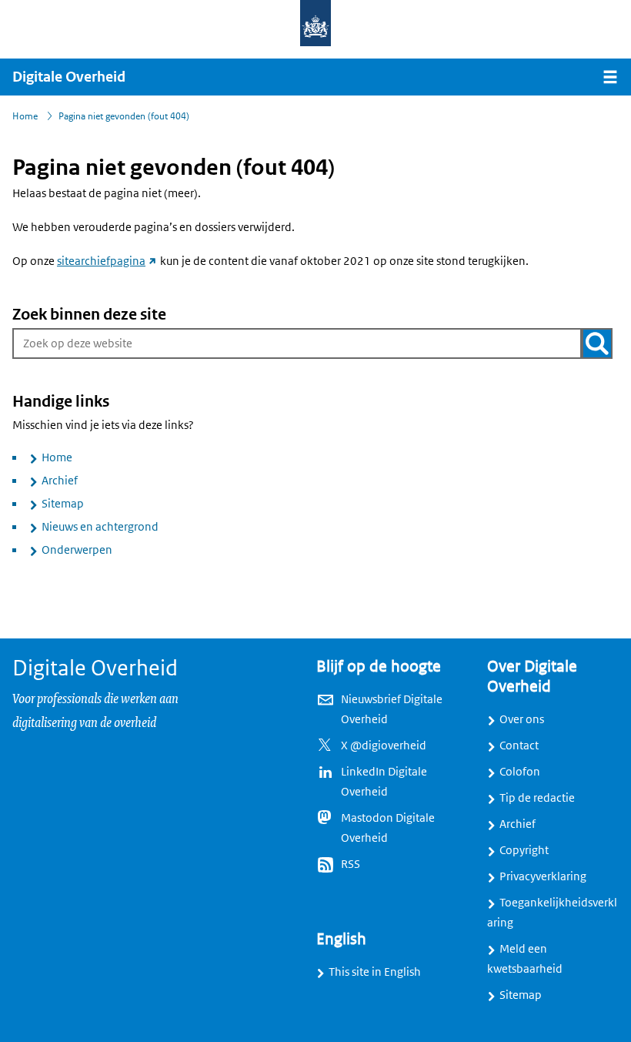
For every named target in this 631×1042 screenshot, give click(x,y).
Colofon (519, 772)
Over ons (521, 719)
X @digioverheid (383, 745)
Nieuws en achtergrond (100, 527)
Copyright (524, 850)
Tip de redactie (537, 798)
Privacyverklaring (542, 876)
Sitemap (63, 504)
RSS (350, 864)
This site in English (375, 972)
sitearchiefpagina (107, 261)
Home (57, 457)
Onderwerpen (77, 550)
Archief (60, 480)
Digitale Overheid (68, 77)
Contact (519, 745)
